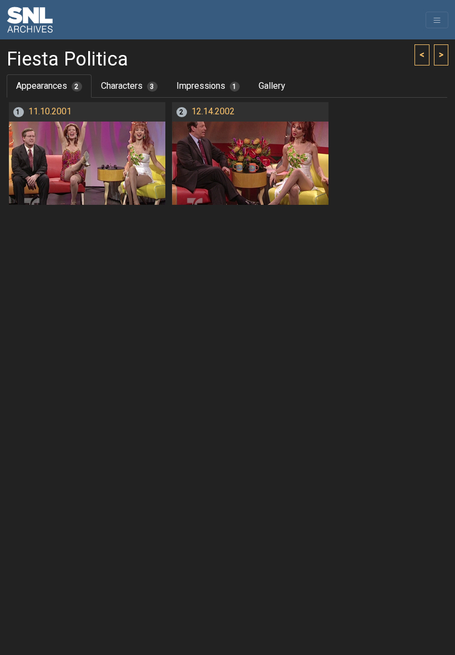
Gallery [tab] (272, 86)
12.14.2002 (213, 111)
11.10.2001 (50, 111)
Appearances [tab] (47, 86)
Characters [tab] (127, 86)
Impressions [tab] (206, 86)
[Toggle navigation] (437, 20)
